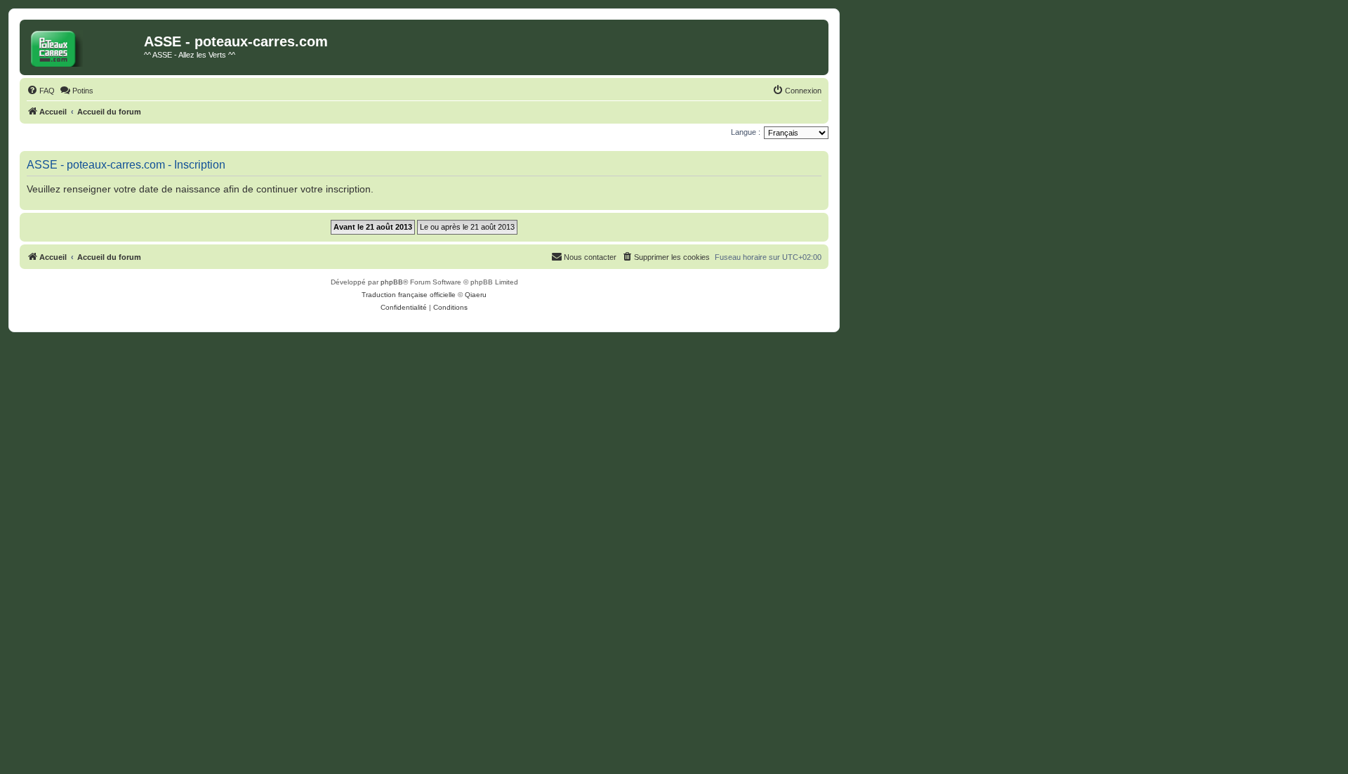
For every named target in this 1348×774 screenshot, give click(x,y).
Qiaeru (476, 295)
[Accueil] (83, 45)
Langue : (745, 132)
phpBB (392, 282)
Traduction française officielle (409, 295)
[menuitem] (41, 90)
